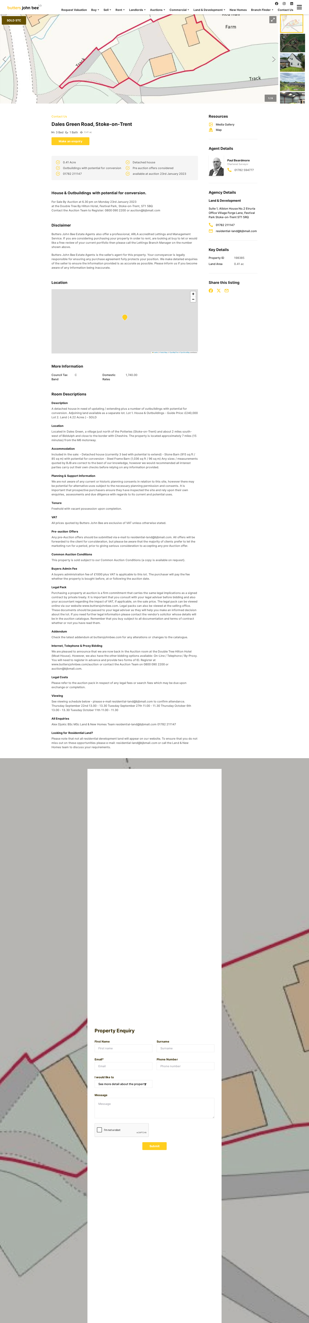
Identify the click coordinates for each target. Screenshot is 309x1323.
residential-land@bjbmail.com (236, 231)
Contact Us (285, 10)
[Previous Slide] (4, 59)
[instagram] (284, 3)
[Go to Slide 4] (292, 82)
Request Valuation (74, 10)
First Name (102, 1041)
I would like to (104, 1077)
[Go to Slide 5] (292, 101)
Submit (154, 1146)
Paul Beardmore (238, 160)
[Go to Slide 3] (292, 62)
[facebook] (276, 3)
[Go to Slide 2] (292, 43)
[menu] (176, 10)
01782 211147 (225, 225)
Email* (99, 1059)
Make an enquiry (70, 141)
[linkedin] (291, 3)
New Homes (238, 10)
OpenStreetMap (185, 352)
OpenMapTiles (174, 352)
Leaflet (155, 352)
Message (101, 1095)
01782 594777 (244, 170)
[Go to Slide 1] (291, 23)
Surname (163, 1041)
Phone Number (167, 1059)
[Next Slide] (274, 59)
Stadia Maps (164, 352)
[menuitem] (74, 10)
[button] (95, 10)
